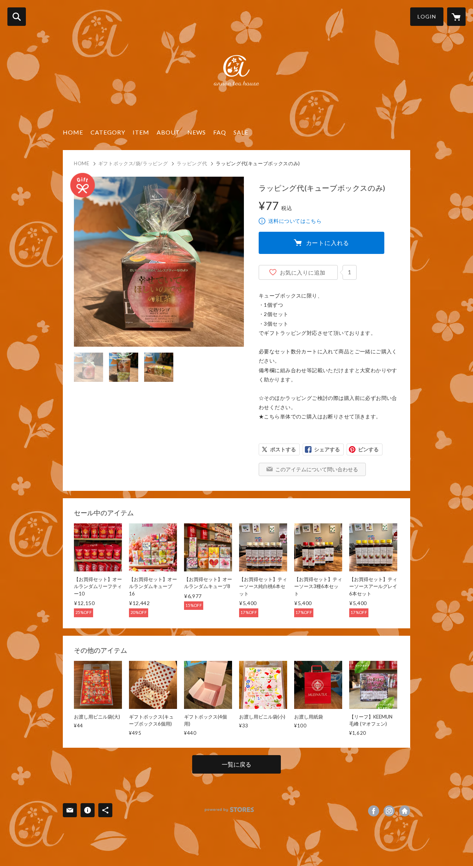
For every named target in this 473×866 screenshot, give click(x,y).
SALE (241, 132)
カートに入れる (328, 242)
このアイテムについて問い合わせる (316, 469)
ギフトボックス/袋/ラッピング (133, 163)
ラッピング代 (192, 163)
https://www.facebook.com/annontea (373, 810)
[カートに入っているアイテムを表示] (456, 16)
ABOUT (168, 132)
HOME (73, 132)
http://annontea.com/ (404, 810)
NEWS (196, 132)
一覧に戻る (236, 764)
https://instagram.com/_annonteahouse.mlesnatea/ (389, 810)
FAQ (219, 132)
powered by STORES (229, 809)
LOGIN (427, 16)
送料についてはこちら (294, 221)
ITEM (141, 132)
